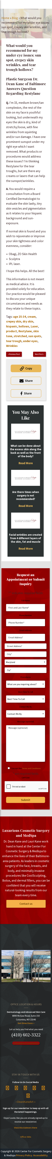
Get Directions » (26, 1023)
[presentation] (27, 786)
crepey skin (13, 321)
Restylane (25, 331)
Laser (34, 326)
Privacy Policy (24, 1155)
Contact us (25, 903)
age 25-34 (19, 317)
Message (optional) (25, 721)
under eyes (30, 341)
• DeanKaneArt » (25, 1101)
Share (29, 381)
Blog (15, 18)
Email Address (25, 630)
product (11, 331)
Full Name (26, 600)
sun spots (34, 336)
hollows (24, 326)
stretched (20, 336)
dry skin (28, 321)
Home (5, 18)
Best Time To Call (25, 692)
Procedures (26, 677)
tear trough (14, 341)
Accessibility (40, 1155)
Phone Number (25, 615)
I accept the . (26, 768)
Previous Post (14, 354)
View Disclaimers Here (25, 1127)
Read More (25, 463)
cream (31, 317)
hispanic (11, 326)
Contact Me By (25, 706)
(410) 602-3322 (26, 1034)
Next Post (39, 354)
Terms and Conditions (31, 768)
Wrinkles (12, 346)
